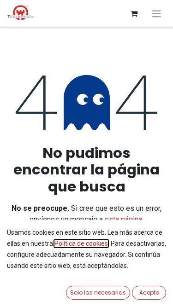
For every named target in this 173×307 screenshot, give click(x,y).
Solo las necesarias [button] (98, 292)
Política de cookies (81, 243)
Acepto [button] (149, 292)
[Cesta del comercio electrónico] (134, 13)
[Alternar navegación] (156, 13)
